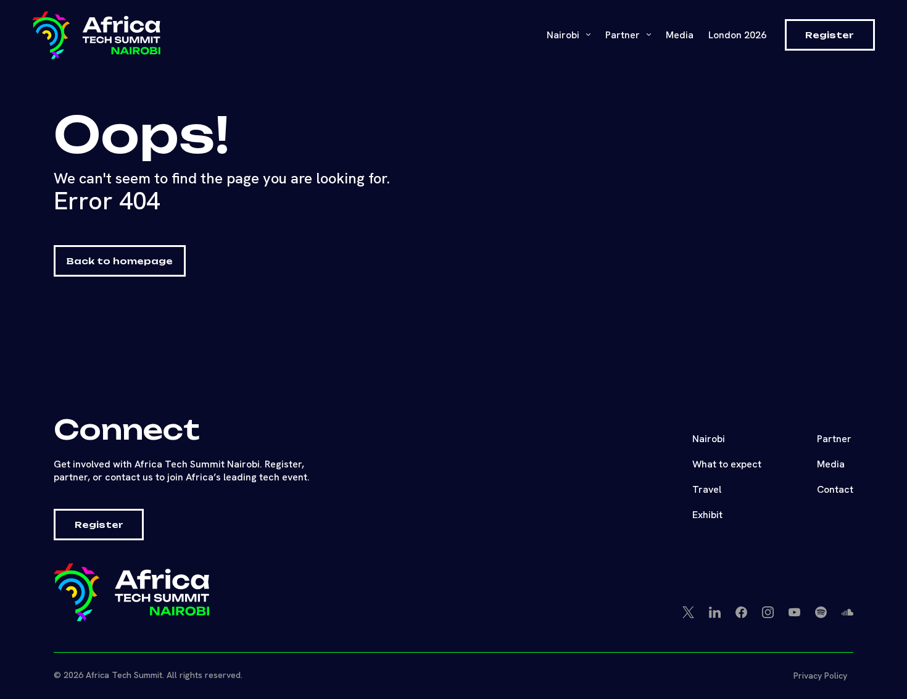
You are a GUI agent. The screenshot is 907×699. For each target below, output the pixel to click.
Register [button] (829, 35)
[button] (96, 35)
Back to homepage (120, 261)
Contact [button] (835, 489)
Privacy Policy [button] (820, 675)
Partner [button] (834, 438)
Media (680, 34)
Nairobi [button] (564, 34)
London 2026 (737, 34)
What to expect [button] (726, 464)
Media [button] (831, 464)
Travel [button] (706, 489)
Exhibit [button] (707, 514)
